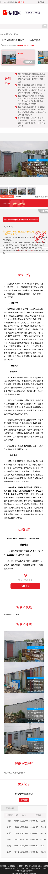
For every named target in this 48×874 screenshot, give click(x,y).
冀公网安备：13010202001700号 (12, 866)
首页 (2, 34)
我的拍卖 (41, 2)
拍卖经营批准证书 (35, 868)
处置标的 (9, 34)
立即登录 (25, 586)
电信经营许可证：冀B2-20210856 (17, 868)
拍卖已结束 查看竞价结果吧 (21, 219)
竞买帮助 (7, 226)
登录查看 (24, 799)
